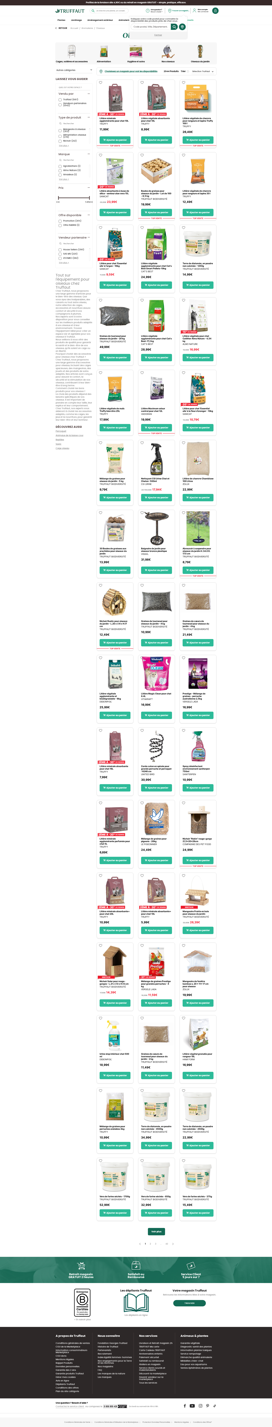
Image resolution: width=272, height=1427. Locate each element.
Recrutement (105, 1354)
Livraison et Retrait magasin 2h (156, 1343)
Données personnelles (67, 1367)
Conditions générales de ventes (73, 1343)
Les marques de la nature (111, 1374)
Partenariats (104, 1350)
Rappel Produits (64, 1363)
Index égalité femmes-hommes (115, 1357)
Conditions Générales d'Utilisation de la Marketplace (116, 1422)
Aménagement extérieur (100, 20)
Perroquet (61, 431)
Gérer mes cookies (66, 1377)
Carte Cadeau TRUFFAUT (152, 1350)
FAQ (100, 1370)
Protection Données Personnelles (156, 1422)
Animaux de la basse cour (69, 435)
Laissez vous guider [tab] (72, 79)
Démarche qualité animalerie (196, 1357)
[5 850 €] (89, 198)
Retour (63, 28)
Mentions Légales (181, 1422)
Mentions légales (65, 1359)
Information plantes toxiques (196, 1350)
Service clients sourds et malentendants (152, 1369)
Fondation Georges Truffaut (113, 1343)
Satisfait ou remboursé (151, 1361)
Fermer (158, 35)
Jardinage (76, 20)
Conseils (189, 20)
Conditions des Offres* (202, 1422)
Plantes (61, 20)
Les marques (104, 1377)
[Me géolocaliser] (182, 27)
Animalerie (124, 20)
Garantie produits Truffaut (70, 1374)
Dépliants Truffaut (65, 1384)
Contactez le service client (70, 1406)
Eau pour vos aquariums (193, 1364)
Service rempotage (190, 1354)
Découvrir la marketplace (152, 1374)
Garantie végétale (190, 1343)
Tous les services (148, 1383)
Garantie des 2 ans (66, 1370)
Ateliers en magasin (150, 1364)
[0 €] (58, 198)
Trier (183, 71)
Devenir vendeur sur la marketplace (151, 1378)
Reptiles (60, 440)
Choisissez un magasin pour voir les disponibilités (131, 71)
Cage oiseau (62, 448)
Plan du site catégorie (67, 1391)
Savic (58, 444)
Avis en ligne (62, 1381)
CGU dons (61, 1356)
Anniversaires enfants (150, 1354)
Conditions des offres (67, 1388)
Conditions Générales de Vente (77, 1422)
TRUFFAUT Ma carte (149, 1347)
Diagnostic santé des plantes (196, 1347)
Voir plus (156, 1231)
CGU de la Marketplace (68, 1347)
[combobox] (109, 10)
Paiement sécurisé (149, 1357)
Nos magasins (105, 1367)
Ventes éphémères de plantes (196, 1368)
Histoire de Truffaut (108, 1347)
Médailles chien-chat (191, 1361)
